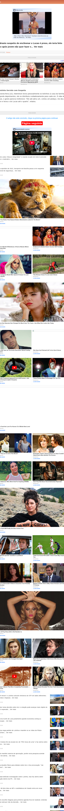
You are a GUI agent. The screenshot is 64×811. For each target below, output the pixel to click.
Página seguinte (32, 123)
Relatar (8, 52)
